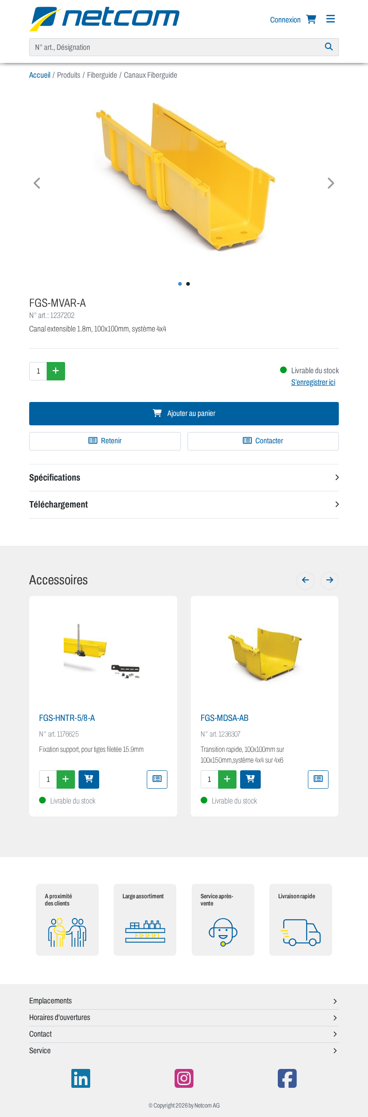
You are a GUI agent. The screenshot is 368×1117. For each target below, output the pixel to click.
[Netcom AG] (104, 18)
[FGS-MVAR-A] (184, 179)
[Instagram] (184, 1079)
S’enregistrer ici (313, 382)
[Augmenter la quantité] (56, 371)
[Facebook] (287, 1079)
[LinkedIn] (80, 1079)
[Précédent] (305, 581)
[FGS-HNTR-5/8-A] (103, 655)
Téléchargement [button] (58, 504)
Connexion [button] (286, 19)
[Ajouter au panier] (89, 779)
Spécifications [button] (54, 477)
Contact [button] (40, 1033)
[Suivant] (329, 581)
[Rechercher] (329, 47)
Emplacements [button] (50, 1000)
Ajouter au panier (190, 413)
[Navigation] (330, 19)
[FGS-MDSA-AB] (264, 655)
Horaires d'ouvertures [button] (59, 1017)
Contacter (268, 441)
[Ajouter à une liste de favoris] (157, 779)
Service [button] (40, 1050)
